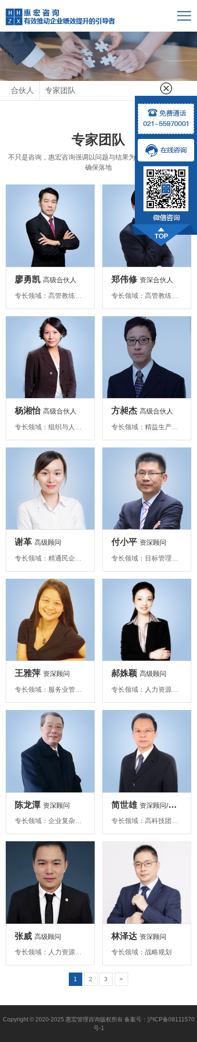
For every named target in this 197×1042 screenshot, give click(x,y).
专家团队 (60, 90)
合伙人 (22, 90)
